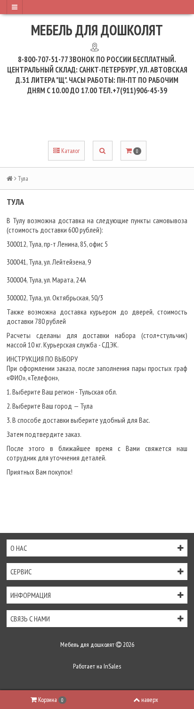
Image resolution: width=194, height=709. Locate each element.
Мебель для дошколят (97, 30)
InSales (112, 666)
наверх (149, 699)
